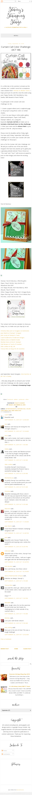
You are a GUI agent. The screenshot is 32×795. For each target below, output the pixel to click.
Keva (6, 435)
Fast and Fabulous (14, 410)
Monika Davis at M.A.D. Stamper (11, 342)
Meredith (7, 602)
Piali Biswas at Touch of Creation (11, 344)
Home (16, 649)
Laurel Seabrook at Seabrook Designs (12, 337)
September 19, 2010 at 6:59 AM (16, 473)
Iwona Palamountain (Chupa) (14, 576)
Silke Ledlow (8, 464)
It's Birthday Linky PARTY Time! (19, 686)
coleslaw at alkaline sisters (21, 90)
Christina (7, 491)
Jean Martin (8, 526)
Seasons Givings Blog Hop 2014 (19, 674)
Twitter (16, 399)
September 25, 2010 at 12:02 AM (17, 634)
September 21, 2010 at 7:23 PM (16, 598)
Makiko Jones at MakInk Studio (10, 340)
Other (27, 399)
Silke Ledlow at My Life (8, 346)
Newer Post (5, 649)
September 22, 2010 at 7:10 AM (16, 614)
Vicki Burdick (9, 566)
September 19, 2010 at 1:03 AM (16, 444)
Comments (6, 754)
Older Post (27, 649)
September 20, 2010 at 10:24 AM (17, 571)
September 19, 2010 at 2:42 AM (16, 460)
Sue (6, 424)
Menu (16, 35)
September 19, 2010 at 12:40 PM (17, 533)
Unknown (7, 551)
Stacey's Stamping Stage (16, 16)
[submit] (30, 664)
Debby (7, 449)
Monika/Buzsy (9, 478)
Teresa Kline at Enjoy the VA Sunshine (12, 349)
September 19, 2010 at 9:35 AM (16, 504)
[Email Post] (16, 406)
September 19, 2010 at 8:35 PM (16, 546)
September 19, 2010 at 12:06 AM (17, 420)
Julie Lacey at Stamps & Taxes (10, 335)
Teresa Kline (8, 585)
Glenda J (7, 618)
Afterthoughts (11, 408)
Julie (6, 537)
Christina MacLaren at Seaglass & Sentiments (15, 331)
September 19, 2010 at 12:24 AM (17, 431)
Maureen (7, 508)
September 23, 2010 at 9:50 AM (16, 623)
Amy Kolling (8, 627)
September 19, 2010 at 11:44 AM (17, 522)
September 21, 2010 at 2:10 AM (16, 581)
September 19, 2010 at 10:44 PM (17, 562)
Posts (5, 750)
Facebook (10, 399)
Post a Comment (6, 639)
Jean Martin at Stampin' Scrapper (11, 333)
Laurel (7, 415)
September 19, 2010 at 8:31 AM (16, 487)
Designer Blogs (20, 789)
